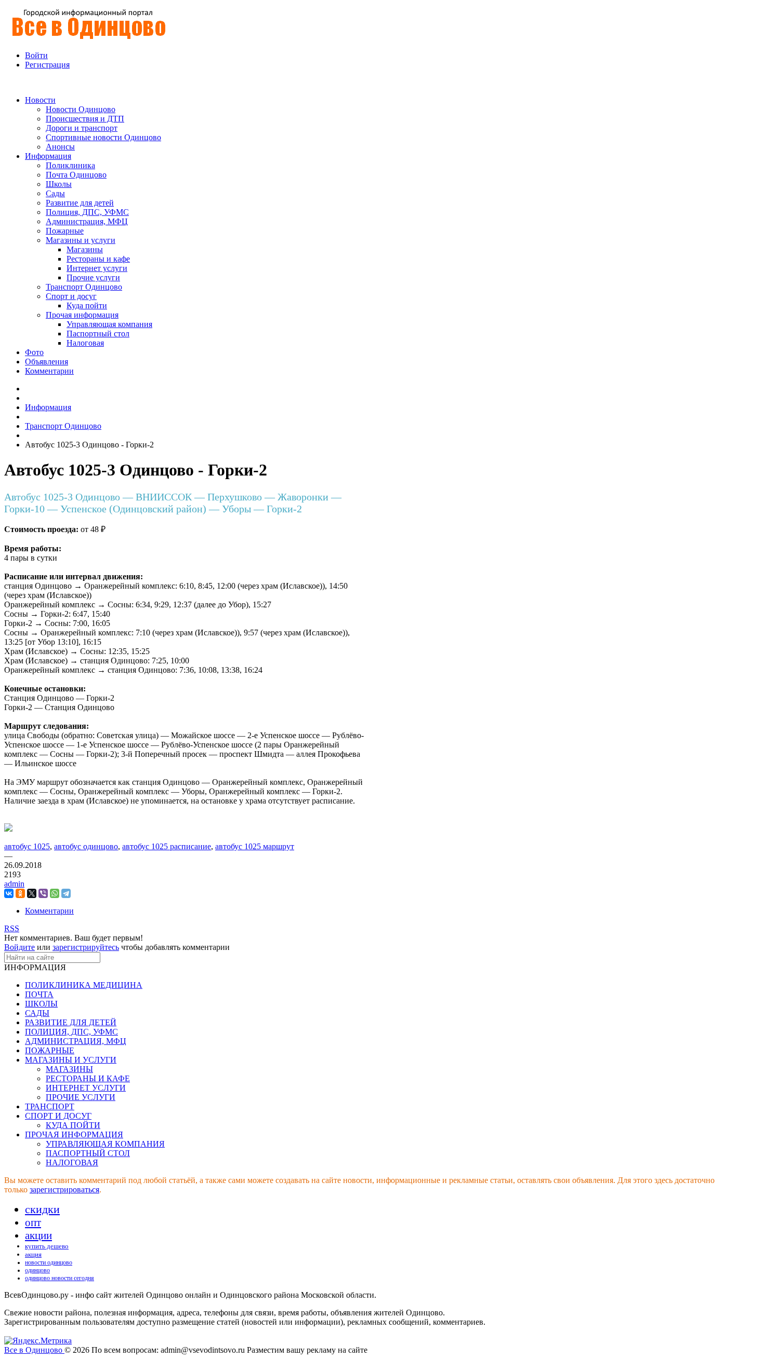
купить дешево (47, 1246)
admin (14, 883)
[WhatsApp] (54, 893)
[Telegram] (66, 893)
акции (38, 1235)
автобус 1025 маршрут (254, 846)
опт (33, 1222)
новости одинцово (48, 1262)
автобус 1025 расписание (166, 846)
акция (33, 1254)
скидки (42, 1209)
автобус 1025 (27, 846)
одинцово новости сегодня (59, 1278)
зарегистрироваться (64, 1189)
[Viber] (43, 893)
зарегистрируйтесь (85, 947)
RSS (11, 928)
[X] (31, 893)
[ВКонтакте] (9, 893)
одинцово (37, 1270)
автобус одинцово (86, 846)
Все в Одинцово (34, 1350)
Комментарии (49, 910)
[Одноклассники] (20, 893)
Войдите (19, 947)
